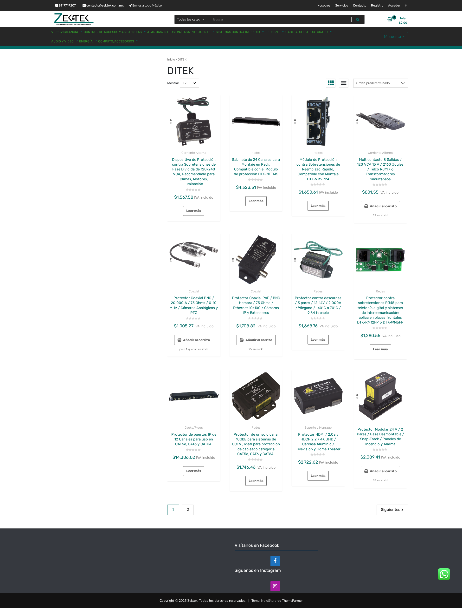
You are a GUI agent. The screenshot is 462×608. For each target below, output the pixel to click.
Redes (256, 153)
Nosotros (323, 5)
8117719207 (67, 5)
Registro (377, 5)
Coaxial (194, 291)
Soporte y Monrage (318, 427)
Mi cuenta (393, 36)
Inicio (171, 59)
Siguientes (390, 509)
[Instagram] (275, 586)
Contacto (359, 5)
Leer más (193, 211)
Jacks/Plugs (194, 427)
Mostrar (173, 83)
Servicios (341, 5)
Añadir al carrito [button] (383, 206)
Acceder (394, 5)
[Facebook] (275, 561)
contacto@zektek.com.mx (105, 5)
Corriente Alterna (193, 153)
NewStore (268, 601)
